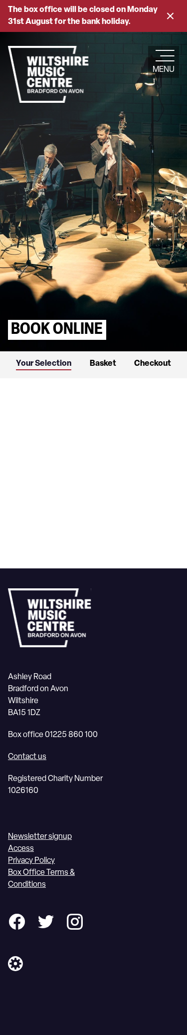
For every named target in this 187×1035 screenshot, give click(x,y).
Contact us (27, 757)
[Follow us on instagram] (75, 923)
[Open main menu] (163, 57)
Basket (103, 364)
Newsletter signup (40, 837)
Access (21, 849)
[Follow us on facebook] (17, 923)
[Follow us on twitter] (46, 923)
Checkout (152, 364)
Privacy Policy (31, 861)
